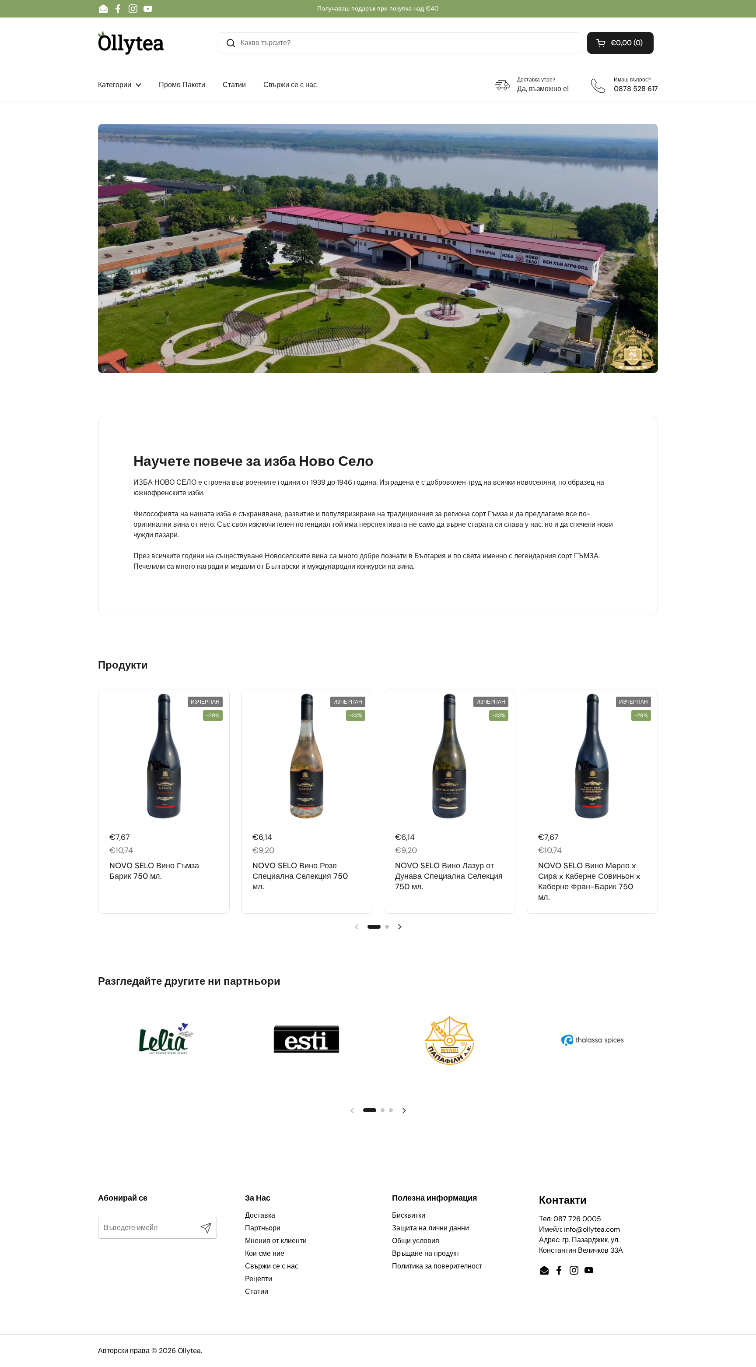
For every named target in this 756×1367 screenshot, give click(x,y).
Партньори (262, 1228)
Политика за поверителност (437, 1266)
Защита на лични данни (430, 1228)
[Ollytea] (131, 43)
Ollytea (189, 1350)
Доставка (260, 1215)
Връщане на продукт (425, 1253)
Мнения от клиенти (276, 1240)
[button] (620, 43)
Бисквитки (408, 1215)
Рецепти (258, 1278)
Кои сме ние (264, 1253)
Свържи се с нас (271, 1266)
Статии (256, 1291)
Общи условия (415, 1240)
